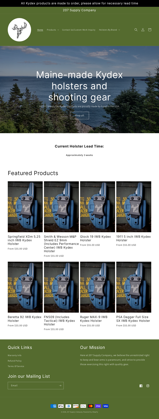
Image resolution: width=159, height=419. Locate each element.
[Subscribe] (60, 385)
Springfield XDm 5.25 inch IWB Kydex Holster (24, 240)
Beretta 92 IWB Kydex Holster (25, 318)
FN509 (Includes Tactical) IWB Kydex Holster (59, 320)
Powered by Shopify (90, 412)
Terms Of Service (16, 366)
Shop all (79, 115)
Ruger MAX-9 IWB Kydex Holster (94, 318)
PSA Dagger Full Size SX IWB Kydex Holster (133, 318)
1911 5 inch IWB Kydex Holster (133, 238)
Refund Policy (15, 360)
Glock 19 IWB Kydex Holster (95, 238)
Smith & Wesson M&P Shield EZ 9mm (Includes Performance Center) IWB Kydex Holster (61, 244)
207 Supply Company (75, 412)
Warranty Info (15, 355)
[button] (52, 29)
